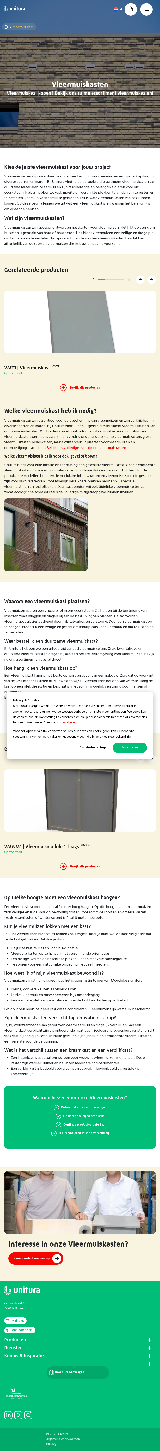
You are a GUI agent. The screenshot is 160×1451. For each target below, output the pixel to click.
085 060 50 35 (22, 1330)
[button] (140, 280)
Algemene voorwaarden (63, 1439)
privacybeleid (68, 722)
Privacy (51, 1444)
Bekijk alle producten (85, 387)
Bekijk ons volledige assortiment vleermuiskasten (86, 448)
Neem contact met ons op (32, 1258)
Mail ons (18, 1321)
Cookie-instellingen (94, 747)
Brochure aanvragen (69, 1372)
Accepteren (130, 747)
